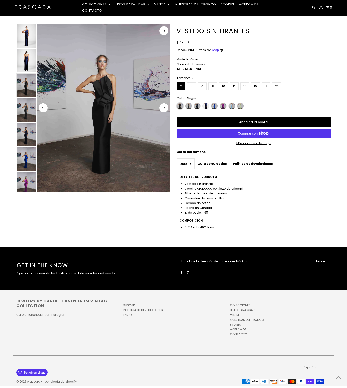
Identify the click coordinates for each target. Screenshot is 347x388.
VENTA (234, 315)
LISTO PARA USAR (242, 310)
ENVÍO (127, 315)
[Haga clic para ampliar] (163, 30)
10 (223, 86)
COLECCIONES (240, 305)
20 (277, 86)
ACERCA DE (238, 329)
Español (310, 367)
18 (266, 86)
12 (234, 86)
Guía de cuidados (212, 164)
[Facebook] (181, 273)
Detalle (185, 164)
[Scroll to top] (338, 377)
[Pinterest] (188, 273)
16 (255, 86)
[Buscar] (313, 7)
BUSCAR (129, 305)
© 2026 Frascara (28, 381)
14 (244, 86)
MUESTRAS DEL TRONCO (247, 320)
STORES (235, 324)
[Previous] (43, 107)
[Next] (163, 107)
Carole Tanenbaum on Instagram (41, 314)
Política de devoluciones (253, 164)
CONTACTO (238, 334)
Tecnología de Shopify (60, 381)
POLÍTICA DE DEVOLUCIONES (143, 310)
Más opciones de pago (253, 143)
